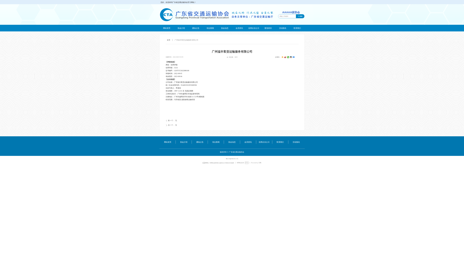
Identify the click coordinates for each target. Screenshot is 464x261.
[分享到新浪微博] (285, 57)
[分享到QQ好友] (291, 57)
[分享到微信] (288, 57)
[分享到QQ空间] (283, 57)
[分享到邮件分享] (294, 57)
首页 (168, 40)
